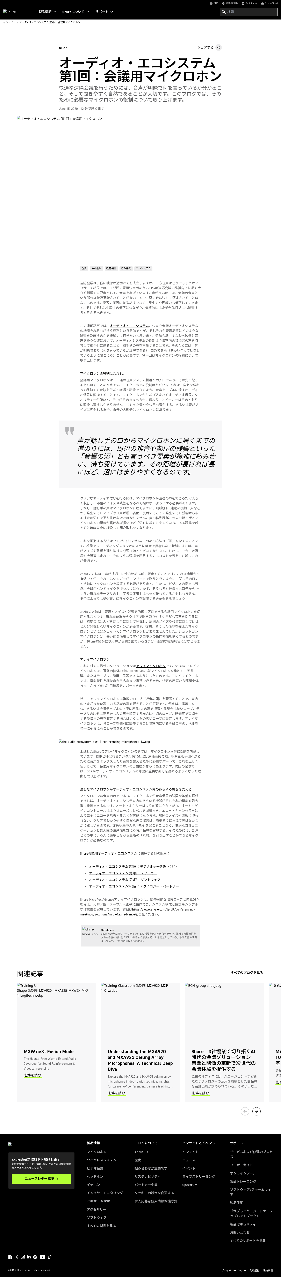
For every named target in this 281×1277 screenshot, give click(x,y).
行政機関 (126, 268)
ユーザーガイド (241, 1165)
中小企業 (96, 268)
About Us (141, 1152)
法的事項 (268, 1271)
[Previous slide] (245, 1111)
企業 (84, 268)
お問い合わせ (240, 1233)
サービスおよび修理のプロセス (251, 1154)
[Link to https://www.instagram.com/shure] (23, 1257)
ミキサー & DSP (98, 1201)
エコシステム (143, 268)
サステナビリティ (148, 1177)
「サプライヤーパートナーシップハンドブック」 (251, 1213)
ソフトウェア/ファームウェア (250, 1192)
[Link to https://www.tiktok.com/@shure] (50, 1257)
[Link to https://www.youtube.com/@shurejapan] (42, 1257)
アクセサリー (96, 1210)
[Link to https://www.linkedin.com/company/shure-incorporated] (29, 1257)
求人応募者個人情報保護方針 (156, 1201)
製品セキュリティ (243, 1224)
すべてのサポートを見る (248, 1241)
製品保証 (236, 1203)
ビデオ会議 (95, 1168)
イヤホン (93, 1185)
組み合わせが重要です (151, 1168)
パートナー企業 (146, 1185)
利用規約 (254, 1271)
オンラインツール (243, 1173)
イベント (188, 1168)
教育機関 (111, 268)
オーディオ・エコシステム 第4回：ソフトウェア (124, 880)
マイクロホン (97, 1152)
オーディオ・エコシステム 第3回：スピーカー (123, 873)
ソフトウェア (97, 1218)
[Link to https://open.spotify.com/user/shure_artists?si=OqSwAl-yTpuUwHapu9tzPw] (35, 1257)
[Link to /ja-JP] (16, 11)
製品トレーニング (243, 1182)
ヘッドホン (95, 1177)
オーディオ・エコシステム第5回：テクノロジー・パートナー (134, 886)
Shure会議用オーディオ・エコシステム (108, 854)
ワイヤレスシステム (101, 1160)
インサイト (190, 1152)
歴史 (138, 1160)
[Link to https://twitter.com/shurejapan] (16, 1257)
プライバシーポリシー (233, 1271)
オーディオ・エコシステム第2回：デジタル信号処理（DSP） (134, 867)
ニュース (188, 1160)
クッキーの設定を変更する (154, 1193)
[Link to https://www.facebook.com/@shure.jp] (10, 1257)
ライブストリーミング (198, 1177)
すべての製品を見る (101, 1226)
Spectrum (189, 1185)
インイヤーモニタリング (105, 1193)
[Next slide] (256, 1111)
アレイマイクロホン (151, 666)
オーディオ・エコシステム (129, 326)
